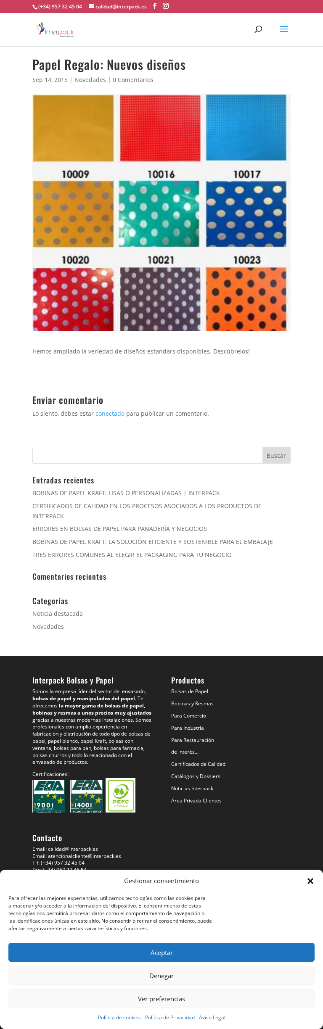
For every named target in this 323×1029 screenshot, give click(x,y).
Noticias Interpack (192, 788)
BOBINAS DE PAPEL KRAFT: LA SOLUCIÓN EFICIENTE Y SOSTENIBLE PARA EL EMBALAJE (152, 542)
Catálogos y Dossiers (195, 776)
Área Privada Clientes (196, 800)
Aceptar (162, 952)
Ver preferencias (161, 999)
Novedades (90, 80)
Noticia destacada (57, 613)
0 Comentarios (133, 80)
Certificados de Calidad (198, 764)
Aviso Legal (212, 1017)
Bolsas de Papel (189, 691)
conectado (109, 413)
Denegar (161, 975)
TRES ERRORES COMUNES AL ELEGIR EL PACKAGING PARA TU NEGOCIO (132, 555)
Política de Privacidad (170, 1017)
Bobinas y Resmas (192, 703)
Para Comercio (188, 715)
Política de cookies (119, 1017)
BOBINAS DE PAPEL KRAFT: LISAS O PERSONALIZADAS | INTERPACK (126, 493)
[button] (310, 881)
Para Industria (187, 727)
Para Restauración (192, 740)
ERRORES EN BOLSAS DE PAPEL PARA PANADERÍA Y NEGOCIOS (119, 529)
